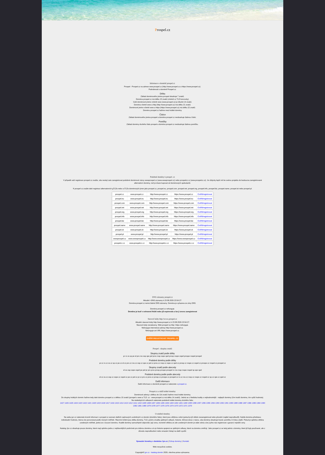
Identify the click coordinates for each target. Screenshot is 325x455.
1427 (62, 403)
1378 (153, 406)
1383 (263, 403)
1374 (172, 406)
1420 (94, 403)
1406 (158, 403)
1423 (80, 403)
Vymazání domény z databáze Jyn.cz (152, 441)
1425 (71, 403)
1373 (176, 406)
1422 (85, 403)
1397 (199, 403)
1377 (158, 406)
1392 (222, 403)
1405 (162, 403)
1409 (144, 403)
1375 (167, 406)
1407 (153, 403)
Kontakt (186, 441)
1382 (135, 406)
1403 (172, 403)
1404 (167, 403)
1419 (99, 403)
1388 (240, 403)
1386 (249, 403)
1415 (117, 403)
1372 (181, 406)
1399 (190, 403)
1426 (67, 403)
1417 (108, 403)
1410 (140, 403)
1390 (231, 403)
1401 (181, 403)
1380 (144, 406)
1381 (140, 406)
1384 (258, 403)
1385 (254, 403)
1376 (162, 406)
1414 (121, 403)
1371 (185, 406)
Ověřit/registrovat (205, 194)
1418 (103, 403)
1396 (204, 403)
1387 (245, 403)
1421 (89, 403)
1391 (226, 403)
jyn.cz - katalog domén (154, 452)
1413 (126, 403)
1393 (217, 403)
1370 (190, 406)
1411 (135, 403)
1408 (149, 403)
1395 (208, 403)
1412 (131, 403)
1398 (194, 403)
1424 (76, 403)
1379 (149, 406)
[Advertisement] (162, 57)
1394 (213, 403)
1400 (185, 403)
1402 (176, 403)
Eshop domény (175, 441)
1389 (236, 403)
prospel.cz (182, 384)
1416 (112, 403)
